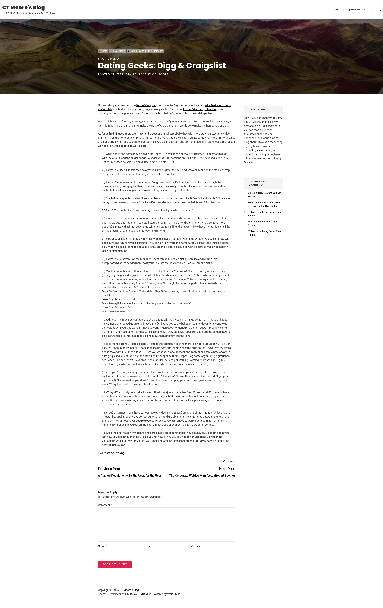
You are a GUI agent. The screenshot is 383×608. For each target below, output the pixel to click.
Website (196, 546)
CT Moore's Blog (23, 7)
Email (149, 546)
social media (263, 150)
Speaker (353, 9)
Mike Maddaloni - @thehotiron (264, 202)
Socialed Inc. (251, 162)
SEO (252, 150)
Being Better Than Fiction (264, 206)
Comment (105, 504)
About (368, 9)
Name (102, 546)
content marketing (255, 154)
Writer (339, 9)
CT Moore (160, 74)
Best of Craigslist (146, 105)
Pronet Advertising (113, 453)
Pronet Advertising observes (199, 109)
